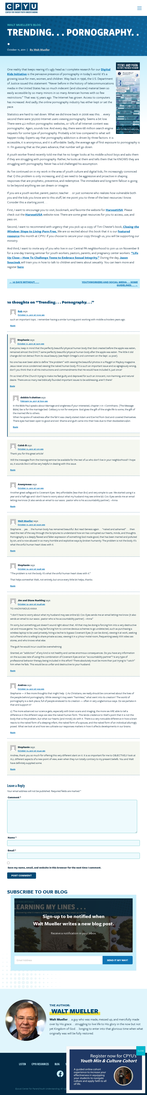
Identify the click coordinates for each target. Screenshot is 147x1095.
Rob (20, 311)
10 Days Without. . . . (26, 282)
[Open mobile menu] (139, 8)
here (20, 267)
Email (12, 850)
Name (12, 837)
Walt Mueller (25, 521)
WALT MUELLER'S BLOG (24, 25)
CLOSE (141, 1050)
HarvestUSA (114, 210)
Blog (57, 1064)
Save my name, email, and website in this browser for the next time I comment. (54, 867)
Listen (22, 1064)
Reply (12, 325)
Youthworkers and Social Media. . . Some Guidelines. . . (110, 283)
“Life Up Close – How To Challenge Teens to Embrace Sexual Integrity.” (72, 255)
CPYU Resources (40, 1064)
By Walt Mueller (40, 49)
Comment (14, 797)
